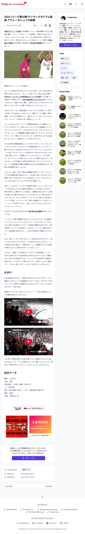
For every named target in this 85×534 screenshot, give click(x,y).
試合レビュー (65, 63)
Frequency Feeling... (71, 510)
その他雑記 (64, 82)
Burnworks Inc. (28, 510)
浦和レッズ (26, 469)
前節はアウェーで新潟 (12, 31)
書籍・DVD (64, 78)
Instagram (39, 523)
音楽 (74, 78)
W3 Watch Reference (36, 512)
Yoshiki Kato (54, 512)
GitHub (65, 523)
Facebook (53, 523)
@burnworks (24, 523)
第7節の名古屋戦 (35, 211)
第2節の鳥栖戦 (36, 43)
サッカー (64, 68)
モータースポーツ (67, 73)
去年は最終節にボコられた (32, 99)
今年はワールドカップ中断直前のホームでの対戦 (22, 96)
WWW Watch (11, 510)
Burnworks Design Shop (49, 510)
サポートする (30, 458)
